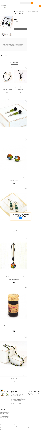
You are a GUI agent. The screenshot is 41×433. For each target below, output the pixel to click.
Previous (0, 34)
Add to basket (21, 28)
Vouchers (29, 429)
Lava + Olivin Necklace (13, 378)
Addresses (29, 427)
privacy (1, 429)
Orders (29, 424)
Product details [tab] (11, 40)
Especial (15, 424)
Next (12, 34)
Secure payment (2, 424)
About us (1, 423)
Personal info (30, 423)
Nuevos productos (16, 426)
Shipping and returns (3, 426)
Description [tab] (4, 40)
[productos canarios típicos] (3, 6)
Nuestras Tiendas (16, 429)
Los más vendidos (16, 427)
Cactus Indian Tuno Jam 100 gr (14, 329)
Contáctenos (16, 423)
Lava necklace (20, 89)
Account (30, 421)
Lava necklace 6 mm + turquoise (7, 89)
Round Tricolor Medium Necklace (13, 279)
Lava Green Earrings (14, 230)
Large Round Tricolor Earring (13, 180)
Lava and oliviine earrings (14, 131)
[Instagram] (32, 393)
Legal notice (2, 427)
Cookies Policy (2, 430)
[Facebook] (29, 393)
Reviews (16, 40)
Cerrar (20, 218)
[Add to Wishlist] (8, 87)
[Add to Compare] (11, 87)
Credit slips (29, 426)
